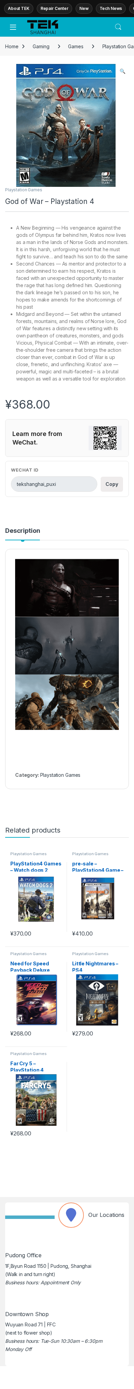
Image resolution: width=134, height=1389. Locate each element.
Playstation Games (23, 189)
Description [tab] (22, 531)
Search (118, 27)
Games (75, 46)
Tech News (111, 8)
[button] (122, 71)
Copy (111, 484)
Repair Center (54, 8)
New (84, 8)
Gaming (41, 46)
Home (11, 46)
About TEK (19, 8)
